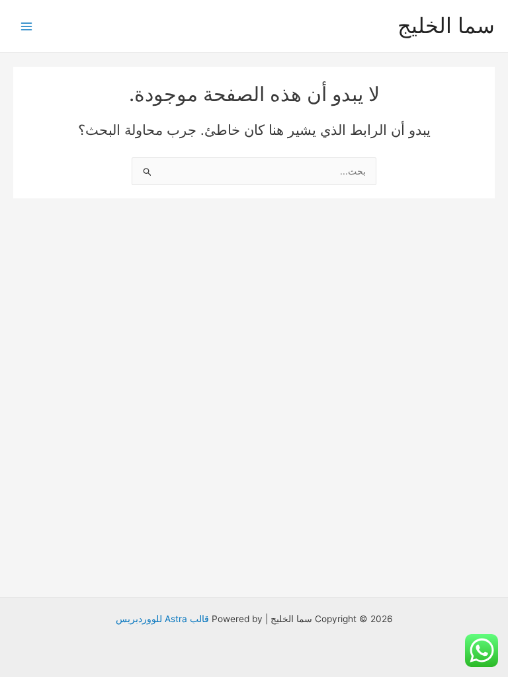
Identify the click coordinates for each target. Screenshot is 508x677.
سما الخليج (446, 25)
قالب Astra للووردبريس (162, 619)
